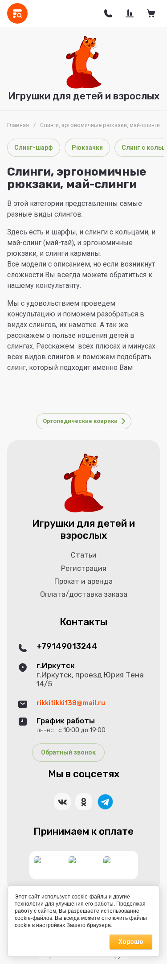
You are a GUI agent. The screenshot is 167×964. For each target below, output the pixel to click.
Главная (18, 125)
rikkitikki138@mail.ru (71, 703)
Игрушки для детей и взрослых (83, 96)
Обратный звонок (68, 752)
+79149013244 (67, 646)
